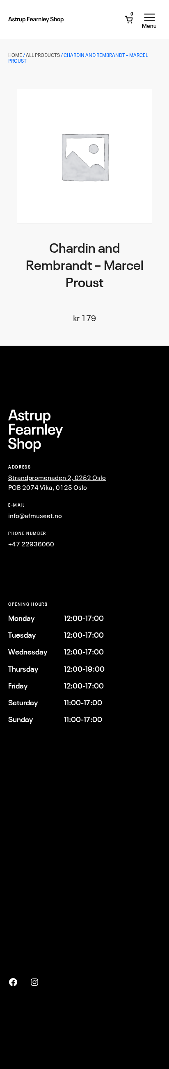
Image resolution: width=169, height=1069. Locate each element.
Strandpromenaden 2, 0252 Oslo (57, 477)
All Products (43, 55)
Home (15, 55)
